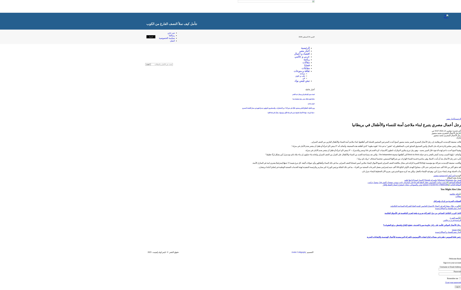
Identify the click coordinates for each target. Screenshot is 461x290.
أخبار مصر (450, 119)
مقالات (458, 196)
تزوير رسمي (311, 103)
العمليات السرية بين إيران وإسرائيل (447, 201)
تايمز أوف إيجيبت (449, 176)
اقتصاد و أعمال (447, 208)
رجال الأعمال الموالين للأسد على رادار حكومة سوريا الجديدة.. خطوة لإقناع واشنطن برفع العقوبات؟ (422, 225)
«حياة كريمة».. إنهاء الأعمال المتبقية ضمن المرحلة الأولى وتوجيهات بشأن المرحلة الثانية (291, 112)
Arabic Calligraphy (298, 252)
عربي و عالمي (448, 220)
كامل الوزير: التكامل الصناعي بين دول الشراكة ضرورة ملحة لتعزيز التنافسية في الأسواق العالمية (423, 213)
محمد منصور (438, 176)
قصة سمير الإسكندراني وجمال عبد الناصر (303, 94)
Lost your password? (453, 282)
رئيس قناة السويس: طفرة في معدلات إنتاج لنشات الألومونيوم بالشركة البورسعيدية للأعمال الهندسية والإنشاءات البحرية (414, 237)
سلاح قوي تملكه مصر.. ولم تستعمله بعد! (303, 99)
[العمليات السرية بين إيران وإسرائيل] (455, 194)
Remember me (453, 278)
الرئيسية (457, 119)
